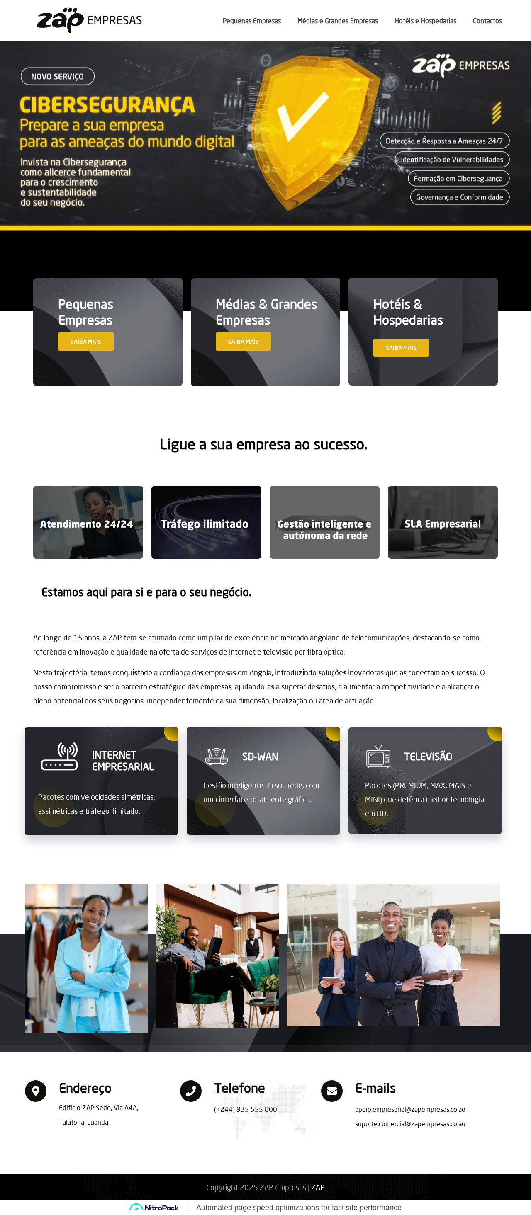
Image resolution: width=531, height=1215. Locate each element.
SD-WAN (260, 756)
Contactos (487, 20)
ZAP (318, 1187)
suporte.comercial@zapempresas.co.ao (410, 1124)
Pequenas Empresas (252, 20)
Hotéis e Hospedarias (425, 20)
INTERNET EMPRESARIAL (123, 761)
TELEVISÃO (428, 756)
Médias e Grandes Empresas (337, 20)
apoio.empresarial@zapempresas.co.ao (410, 1109)
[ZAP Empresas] (93, 21)
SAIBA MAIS (86, 341)
